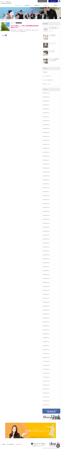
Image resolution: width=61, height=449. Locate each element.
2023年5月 (45, 148)
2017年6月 (45, 385)
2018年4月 (45, 345)
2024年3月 (45, 108)
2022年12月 (45, 168)
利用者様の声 (37, 5)
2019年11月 (45, 306)
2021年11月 (45, 219)
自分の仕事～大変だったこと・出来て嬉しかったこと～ (54, 28)
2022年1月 (45, 211)
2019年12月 (45, 302)
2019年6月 (45, 325)
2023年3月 (45, 156)
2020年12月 (45, 254)
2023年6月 (45, 144)
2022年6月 (45, 191)
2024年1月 (45, 116)
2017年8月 (45, 377)
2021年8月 (45, 231)
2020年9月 (45, 266)
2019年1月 (45, 329)
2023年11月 (45, 124)
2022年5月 (45, 195)
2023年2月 (45, 160)
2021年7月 (45, 235)
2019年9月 (45, 314)
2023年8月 (45, 136)
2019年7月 (45, 321)
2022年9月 (45, 179)
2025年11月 (45, 100)
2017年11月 (45, 365)
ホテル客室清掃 (52, 35)
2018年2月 (45, 353)
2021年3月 (45, 250)
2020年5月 (45, 282)
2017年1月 (45, 404)
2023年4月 (45, 152)
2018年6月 (45, 337)
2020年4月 (45, 286)
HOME (2, 20)
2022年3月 (45, 203)
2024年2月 (45, 112)
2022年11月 (45, 171)
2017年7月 (45, 381)
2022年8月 (45, 183)
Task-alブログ (42, 1)
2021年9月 (45, 227)
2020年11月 (45, 258)
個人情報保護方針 (10, 444)
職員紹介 (55, 5)
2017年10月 (45, 369)
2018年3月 (45, 349)
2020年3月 (45, 290)
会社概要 (3, 444)
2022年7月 (45, 187)
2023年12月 (45, 120)
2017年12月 (45, 361)
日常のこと (45, 83)
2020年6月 (45, 278)
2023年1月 (45, 164)
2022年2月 (45, 207)
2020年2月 (45, 294)
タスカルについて (18, 5)
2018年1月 (45, 357)
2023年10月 (45, 128)
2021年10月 (45, 223)
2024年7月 (45, 104)
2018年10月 (45, 333)
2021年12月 (45, 215)
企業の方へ (46, 5)
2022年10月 (45, 175)
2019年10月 (45, 310)
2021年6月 (45, 239)
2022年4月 (45, 199)
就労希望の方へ (28, 5)
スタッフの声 (46, 76)
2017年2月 (45, 400)
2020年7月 (45, 274)
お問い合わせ (53, 1)
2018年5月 (45, 341)
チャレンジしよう (52, 43)
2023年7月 (45, 140)
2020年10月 (45, 262)
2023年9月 (45, 132)
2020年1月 (45, 298)
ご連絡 (44, 72)
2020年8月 (45, 270)
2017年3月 (45, 396)
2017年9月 (45, 373)
